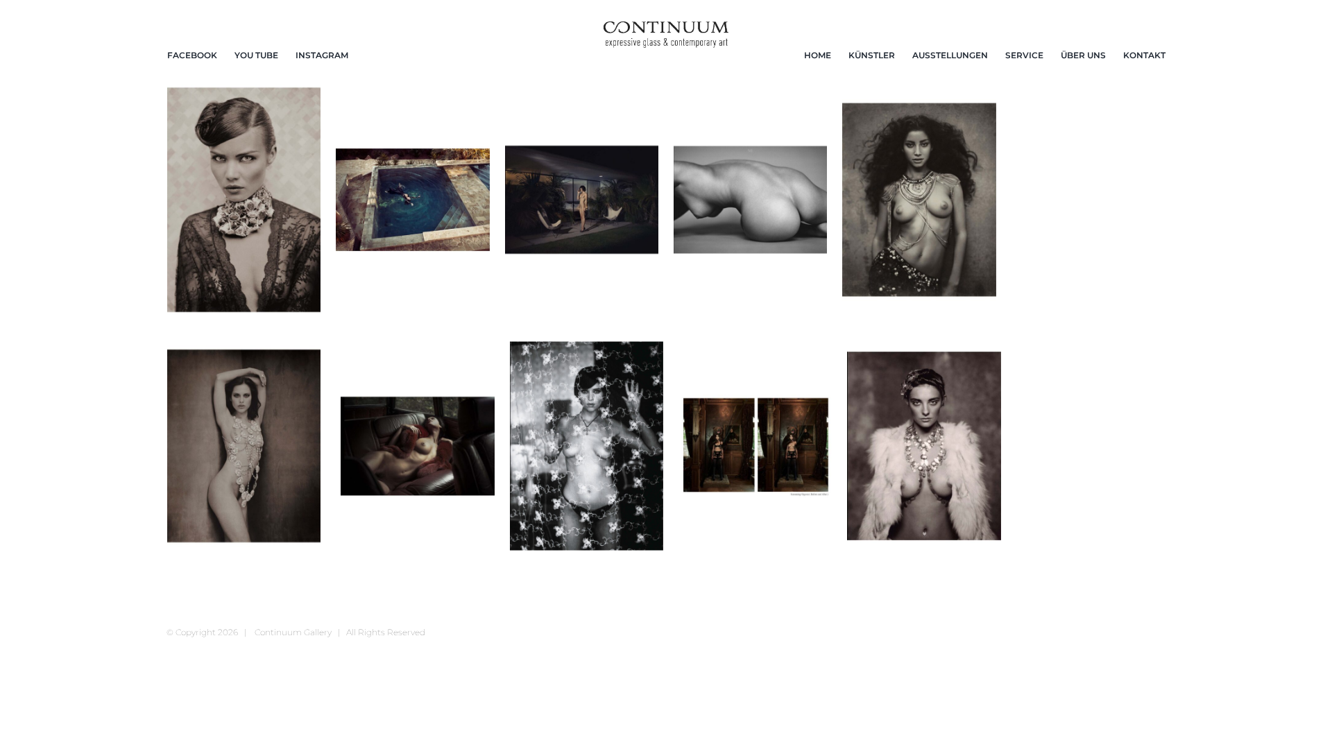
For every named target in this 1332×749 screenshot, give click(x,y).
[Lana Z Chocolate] (244, 446)
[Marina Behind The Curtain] (586, 446)
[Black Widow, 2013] (412, 200)
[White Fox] (923, 446)
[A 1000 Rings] (244, 200)
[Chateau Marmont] (581, 200)
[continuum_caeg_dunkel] (666, 27)
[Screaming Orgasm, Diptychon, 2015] (755, 446)
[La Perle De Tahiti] (919, 200)
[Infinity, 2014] (750, 200)
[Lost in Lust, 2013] (417, 446)
